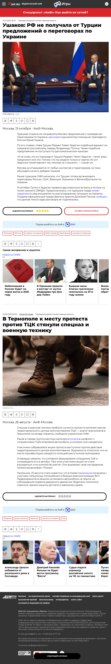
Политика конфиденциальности (33, 645)
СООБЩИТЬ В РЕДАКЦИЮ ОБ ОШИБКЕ (34, 603)
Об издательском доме (39, 596)
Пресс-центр (97, 596)
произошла (85, 473)
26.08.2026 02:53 (10, 314)
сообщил (101, 196)
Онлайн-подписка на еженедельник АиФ (71, 596)
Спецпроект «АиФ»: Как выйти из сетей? (55, 12)
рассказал (55, 137)
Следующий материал (57, 656)
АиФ (17, 114)
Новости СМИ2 (11, 254)
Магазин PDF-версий (27, 600)
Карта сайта (76, 600)
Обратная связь (46, 600)
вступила (72, 439)
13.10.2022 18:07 (9, 20)
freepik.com (8, 408)
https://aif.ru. (84, 641)
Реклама (22, 596)
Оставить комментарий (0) (86, 211)
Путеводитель (62, 600)
